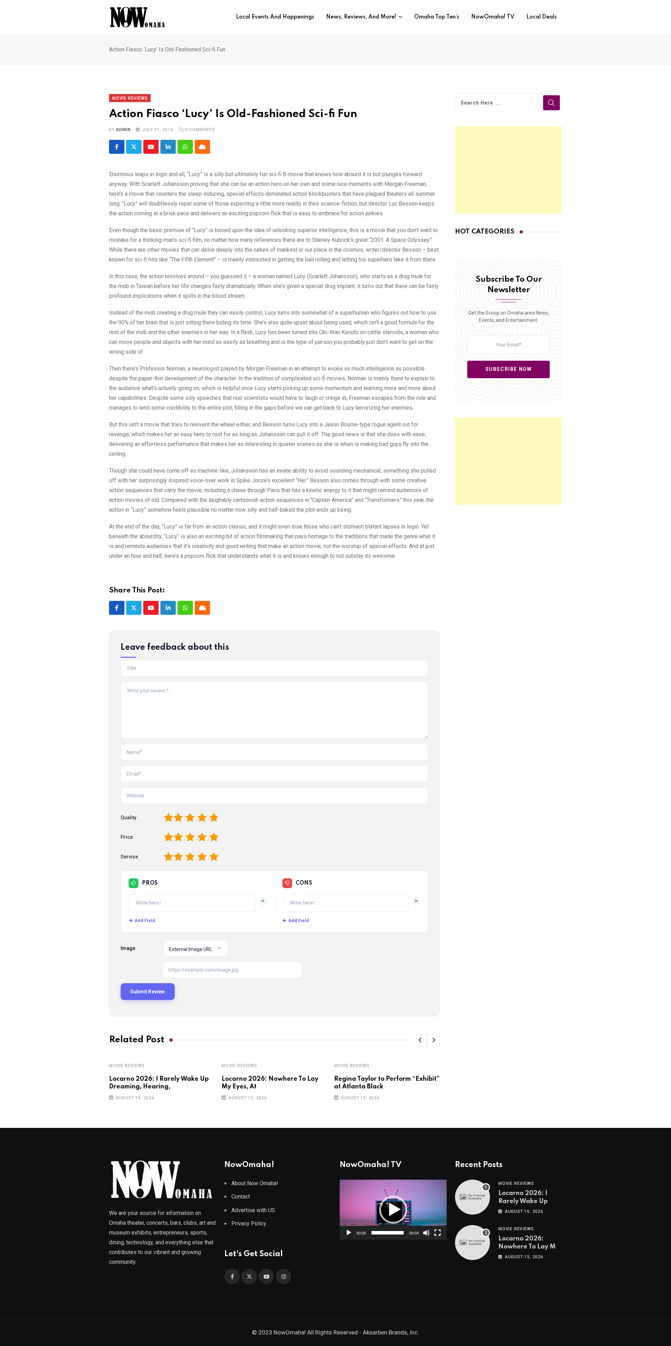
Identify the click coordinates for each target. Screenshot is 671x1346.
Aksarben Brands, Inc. (391, 1332)
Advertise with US (253, 1210)
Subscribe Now (508, 369)
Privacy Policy (248, 1223)
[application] (393, 1210)
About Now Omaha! (254, 1183)
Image (128, 948)
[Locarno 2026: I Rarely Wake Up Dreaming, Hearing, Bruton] (472, 1197)
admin (123, 129)
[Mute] (426, 1232)
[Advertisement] (508, 170)
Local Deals (541, 17)
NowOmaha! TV (492, 17)
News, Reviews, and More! (361, 17)
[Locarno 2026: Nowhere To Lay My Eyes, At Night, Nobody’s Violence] (472, 1242)
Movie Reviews (126, 1065)
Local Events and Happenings (275, 17)
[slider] (387, 1233)
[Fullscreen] (437, 1232)
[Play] (348, 1232)
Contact (240, 1196)
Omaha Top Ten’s (436, 17)
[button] (420, 1040)
